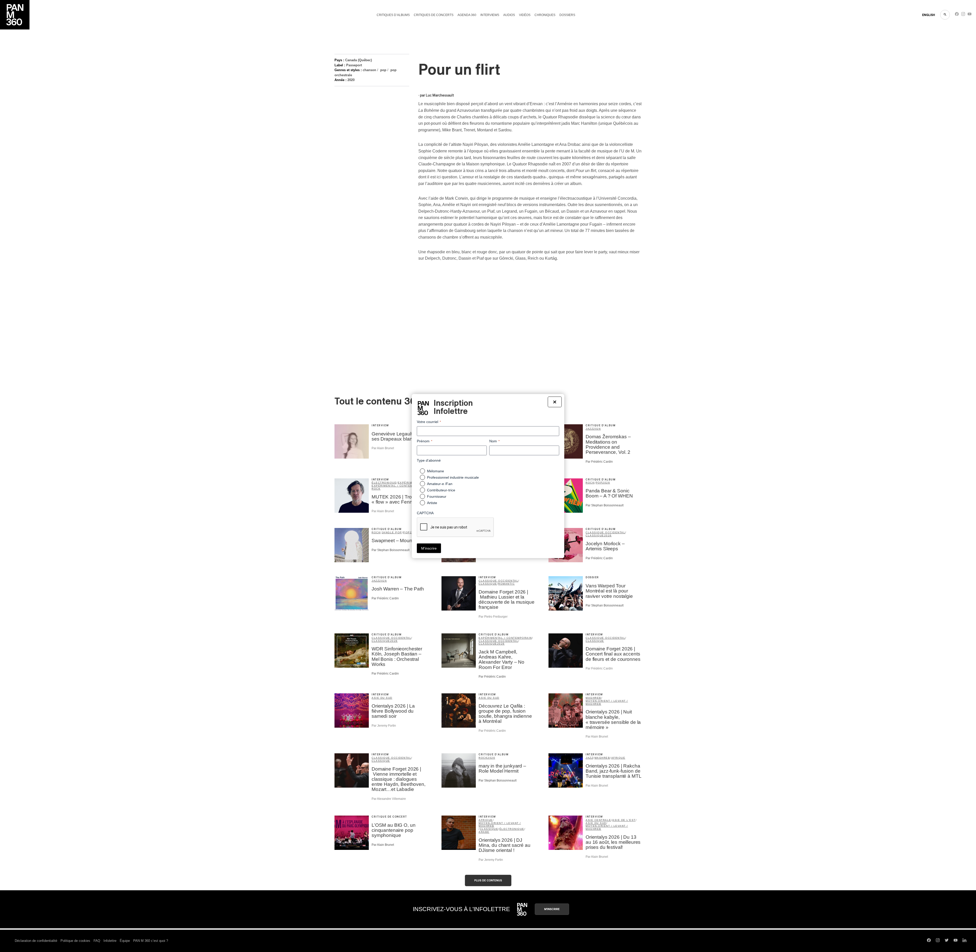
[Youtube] (969, 15)
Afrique (618, 757)
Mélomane (435, 471)
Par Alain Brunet (383, 448)
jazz (589, 428)
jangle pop (392, 532)
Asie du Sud (382, 697)
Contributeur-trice (441, 490)
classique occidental (605, 532)
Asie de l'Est (624, 820)
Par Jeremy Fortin (384, 725)
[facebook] (957, 15)
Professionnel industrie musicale (453, 477)
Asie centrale (598, 820)
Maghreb (593, 697)
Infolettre (109, 941)
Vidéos (524, 15)
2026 (597, 428)
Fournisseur (436, 496)
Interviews (489, 15)
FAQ (97, 941)
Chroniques (545, 15)
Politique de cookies (75, 941)
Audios (509, 15)
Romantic (506, 583)
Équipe (125, 941)
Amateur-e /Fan (439, 484)
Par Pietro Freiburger (493, 616)
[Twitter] (947, 941)
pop (383, 70)
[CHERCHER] (945, 14)
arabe (484, 832)
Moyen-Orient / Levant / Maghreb (607, 702)
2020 (351, 80)
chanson (369, 70)
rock (376, 488)
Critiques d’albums (393, 15)
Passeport (354, 65)
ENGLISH (928, 15)
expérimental (410, 482)
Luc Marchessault (440, 95)
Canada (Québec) (358, 60)
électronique (384, 482)
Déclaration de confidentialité (36, 941)
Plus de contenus (488, 880)
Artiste (432, 503)
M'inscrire (552, 909)
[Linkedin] (964, 941)
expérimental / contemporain (398, 485)
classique (595, 535)
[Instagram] (963, 15)
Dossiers (567, 15)
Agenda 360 (467, 15)
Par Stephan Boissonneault (604, 505)
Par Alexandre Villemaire (389, 799)
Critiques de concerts (433, 15)
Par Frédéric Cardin (599, 461)
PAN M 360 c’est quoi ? (150, 941)
